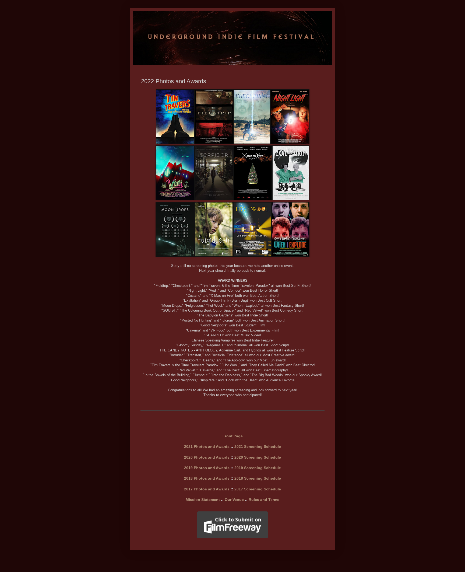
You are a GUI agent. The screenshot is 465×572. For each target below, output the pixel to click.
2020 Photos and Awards (207, 457)
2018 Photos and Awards (207, 478)
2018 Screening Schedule (257, 478)
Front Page (233, 436)
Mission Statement (203, 499)
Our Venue (234, 499)
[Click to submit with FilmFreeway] (232, 537)
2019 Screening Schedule (257, 468)
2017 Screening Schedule (257, 489)
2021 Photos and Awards (207, 446)
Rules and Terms (264, 499)
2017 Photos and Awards (207, 489)
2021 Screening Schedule (257, 446)
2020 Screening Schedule (257, 457)
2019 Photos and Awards (207, 468)
